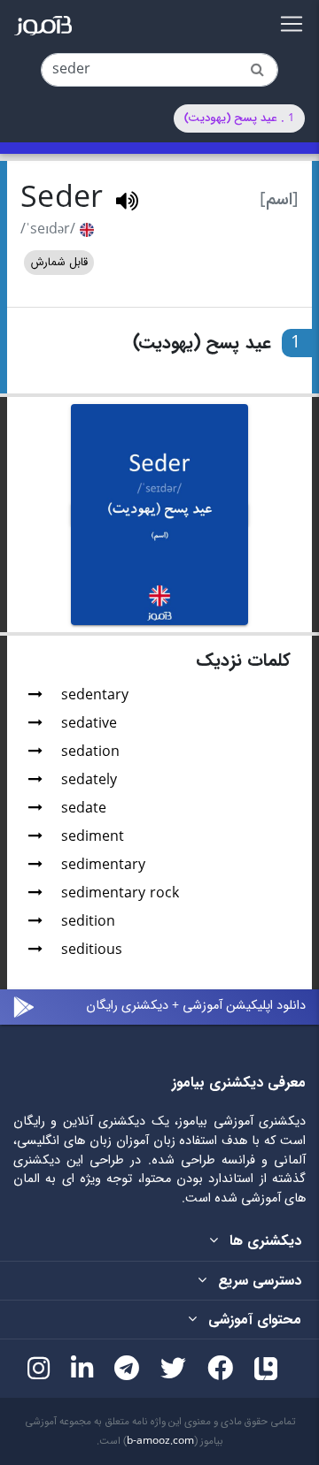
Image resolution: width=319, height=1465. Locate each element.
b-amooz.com (160, 1441)
